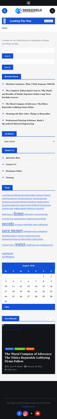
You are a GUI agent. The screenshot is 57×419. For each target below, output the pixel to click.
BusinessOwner (11, 198)
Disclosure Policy (14, 171)
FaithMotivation (7, 208)
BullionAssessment (37, 195)
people (8, 223)
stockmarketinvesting (9, 239)
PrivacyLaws (19, 225)
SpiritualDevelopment (9, 236)
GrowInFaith (39, 208)
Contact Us (11, 164)
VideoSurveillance (8, 245)
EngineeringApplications (10, 205)
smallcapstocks (42, 231)
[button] (49, 319)
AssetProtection (7, 195)
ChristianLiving (7, 202)
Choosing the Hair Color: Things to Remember (28, 113)
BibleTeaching (19, 195)
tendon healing (37, 239)
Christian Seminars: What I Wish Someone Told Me (30, 84)
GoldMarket (31, 208)
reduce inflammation (40, 225)
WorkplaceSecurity (46, 245)
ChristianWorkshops (20, 202)
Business (9, 349)
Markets (30, 349)
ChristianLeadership (40, 198)
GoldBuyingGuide (20, 208)
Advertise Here (13, 157)
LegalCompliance (20, 219)
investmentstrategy (41, 214)
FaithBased (35, 205)
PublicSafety (28, 225)
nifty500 (43, 219)
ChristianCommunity (25, 198)
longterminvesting (33, 219)
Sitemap (10, 177)
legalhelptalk (7, 253)
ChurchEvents (32, 202)
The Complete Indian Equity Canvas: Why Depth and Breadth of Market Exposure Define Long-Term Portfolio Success (27, 93)
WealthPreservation (33, 245)
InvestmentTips (7, 219)
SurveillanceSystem (25, 239)
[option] (28, 349)
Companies (20, 349)
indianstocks (28, 214)
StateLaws (21, 236)
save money (12, 230)
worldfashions (8, 256)
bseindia (27, 195)
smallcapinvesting (30, 231)
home (19, 213)
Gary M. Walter (16, 366)
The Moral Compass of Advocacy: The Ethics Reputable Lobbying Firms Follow (28, 357)
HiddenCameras (7, 214)
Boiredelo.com (28, 406)
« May (6, 307)
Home (5, 27)
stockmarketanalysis (33, 236)
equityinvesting (25, 205)
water (20, 244)
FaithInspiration (45, 205)
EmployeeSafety (43, 202)
